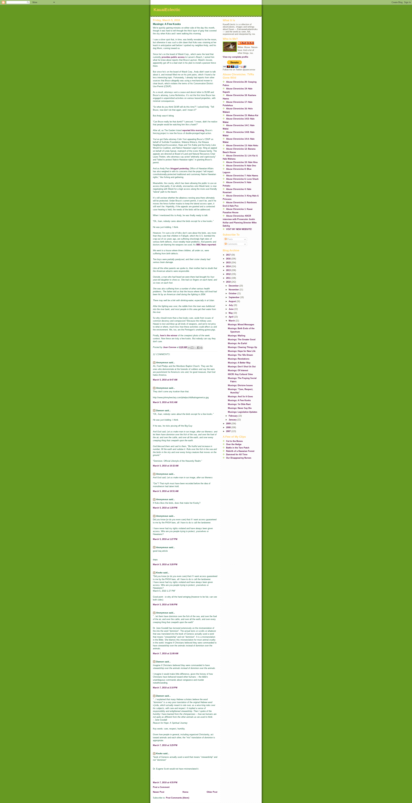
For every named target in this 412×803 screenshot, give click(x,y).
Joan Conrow (247, 43)
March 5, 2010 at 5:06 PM (165, 604)
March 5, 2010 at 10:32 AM (165, 466)
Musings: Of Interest (238, 370)
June (231, 309)
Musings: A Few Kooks (239, 400)
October (233, 293)
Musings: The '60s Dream (240, 355)
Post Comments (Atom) (177, 798)
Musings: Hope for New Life (241, 351)
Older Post (212, 792)
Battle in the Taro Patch (237, 448)
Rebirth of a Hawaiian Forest (240, 451)
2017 (228, 255)
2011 (228, 278)
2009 (228, 423)
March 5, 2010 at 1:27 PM (165, 539)
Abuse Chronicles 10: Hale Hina (242, 162)
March (232, 320)
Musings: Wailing (236, 335)
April (231, 317)
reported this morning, (193, 130)
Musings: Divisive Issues (240, 385)
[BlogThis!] (192, 347)
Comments (232, 244)
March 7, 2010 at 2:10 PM (165, 687)
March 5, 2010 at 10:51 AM (165, 491)
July (231, 305)
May (231, 313)
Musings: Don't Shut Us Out (242, 366)
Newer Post (158, 792)
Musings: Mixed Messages (241, 324)
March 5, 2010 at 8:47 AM (165, 380)
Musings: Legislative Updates (242, 412)
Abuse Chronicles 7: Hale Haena (242, 175)
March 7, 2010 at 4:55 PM (165, 782)
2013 (228, 270)
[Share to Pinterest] (201, 347)
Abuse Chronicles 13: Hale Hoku (242, 145)
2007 (228, 431)
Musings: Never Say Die (240, 408)
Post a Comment (161, 787)
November (234, 289)
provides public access (173, 57)
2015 (228, 262)
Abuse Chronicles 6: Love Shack (242, 179)
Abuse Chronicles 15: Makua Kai (242, 115)
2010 (228, 282)
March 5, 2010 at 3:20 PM (165, 564)
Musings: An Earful (237, 343)
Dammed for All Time (236, 454)
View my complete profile (235, 57)
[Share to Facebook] (198, 347)
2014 (228, 266)
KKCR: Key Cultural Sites (240, 374)
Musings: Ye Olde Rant (239, 404)
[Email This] (189, 347)
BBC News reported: (206, 244)
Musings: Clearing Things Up (242, 347)
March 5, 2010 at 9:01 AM (165, 402)
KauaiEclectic (167, 9)
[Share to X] (195, 347)
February (233, 416)
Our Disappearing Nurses (238, 458)
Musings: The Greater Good (241, 339)
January (233, 419)
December (234, 286)
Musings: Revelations (238, 359)
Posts (230, 239)
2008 (228, 427)
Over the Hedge (233, 444)
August (232, 301)
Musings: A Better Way (239, 362)
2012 (228, 274)
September (234, 297)
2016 (228, 258)
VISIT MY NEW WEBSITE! (239, 229)
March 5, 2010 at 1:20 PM (165, 508)
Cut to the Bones (234, 441)
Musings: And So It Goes (240, 396)
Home (185, 792)
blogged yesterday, (179, 168)
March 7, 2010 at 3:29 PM (165, 745)
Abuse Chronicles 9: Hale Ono (241, 165)
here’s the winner (169, 335)
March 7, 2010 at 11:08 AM (165, 653)
